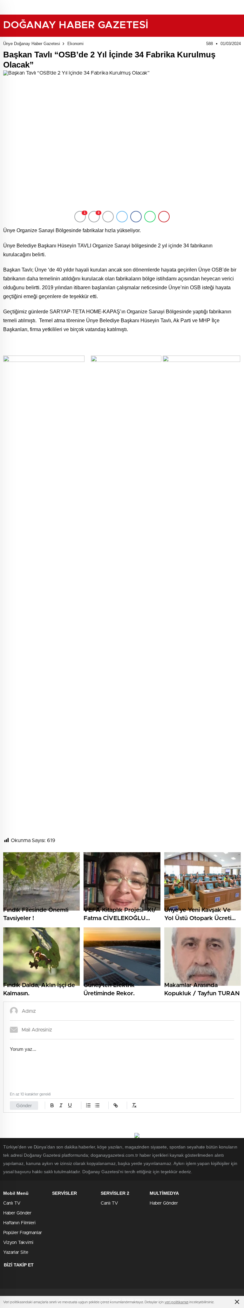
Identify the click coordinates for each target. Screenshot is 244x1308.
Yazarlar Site (15, 1252)
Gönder (24, 1105)
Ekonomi (75, 43)
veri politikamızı (176, 1302)
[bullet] (97, 1105)
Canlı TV (11, 1203)
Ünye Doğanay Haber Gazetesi (31, 43)
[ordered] (88, 1105)
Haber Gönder (17, 1213)
